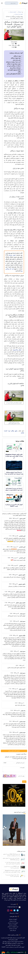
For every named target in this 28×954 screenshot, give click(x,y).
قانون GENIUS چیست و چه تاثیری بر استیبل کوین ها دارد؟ (11, 867)
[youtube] (11, 910)
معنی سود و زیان (17, 60)
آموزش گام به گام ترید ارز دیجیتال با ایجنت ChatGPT (13, 947)
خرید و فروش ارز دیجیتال (13, 927)
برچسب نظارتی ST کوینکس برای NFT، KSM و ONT (12, 943)
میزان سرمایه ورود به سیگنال (14, 64)
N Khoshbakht (14, 42)
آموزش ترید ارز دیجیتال (19, 14)
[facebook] (18, 910)
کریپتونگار (19, 12)
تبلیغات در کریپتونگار (14, 913)
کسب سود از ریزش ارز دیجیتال (13, 62)
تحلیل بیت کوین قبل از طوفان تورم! (13, 945)
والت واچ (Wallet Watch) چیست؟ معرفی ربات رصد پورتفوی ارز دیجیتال (11, 854)
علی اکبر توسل (13, 930)
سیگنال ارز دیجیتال (13, 925)
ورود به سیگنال (17, 56)
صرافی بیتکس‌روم (17, 350)
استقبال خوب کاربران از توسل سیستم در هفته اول (13, 941)
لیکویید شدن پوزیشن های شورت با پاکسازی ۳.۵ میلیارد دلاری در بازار (12, 863)
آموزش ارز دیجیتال (13, 12)
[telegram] (14, 910)
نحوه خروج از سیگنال (16, 58)
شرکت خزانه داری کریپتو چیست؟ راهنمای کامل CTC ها (12, 875)
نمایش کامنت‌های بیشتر (14, 751)
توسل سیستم (12, 255)
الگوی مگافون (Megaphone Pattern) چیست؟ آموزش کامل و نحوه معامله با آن (11, 871)
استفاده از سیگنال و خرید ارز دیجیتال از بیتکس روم (14, 67)
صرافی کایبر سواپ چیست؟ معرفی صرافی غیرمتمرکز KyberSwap (11, 859)
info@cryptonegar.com (12, 907)
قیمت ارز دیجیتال (13, 928)
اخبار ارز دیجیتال (13, 921)
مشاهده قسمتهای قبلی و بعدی (14, 74)
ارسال (24, 782)
